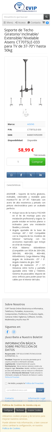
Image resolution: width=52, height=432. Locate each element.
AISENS (30, 124)
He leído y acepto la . (26, 383)
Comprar (37, 161)
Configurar (8, 410)
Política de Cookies (11, 428)
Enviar (40, 390)
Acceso (22, 22)
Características (14, 185)
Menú (9, 22)
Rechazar (20, 410)
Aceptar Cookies (34, 410)
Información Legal (36, 398)
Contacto (35, 22)
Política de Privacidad (12, 377)
